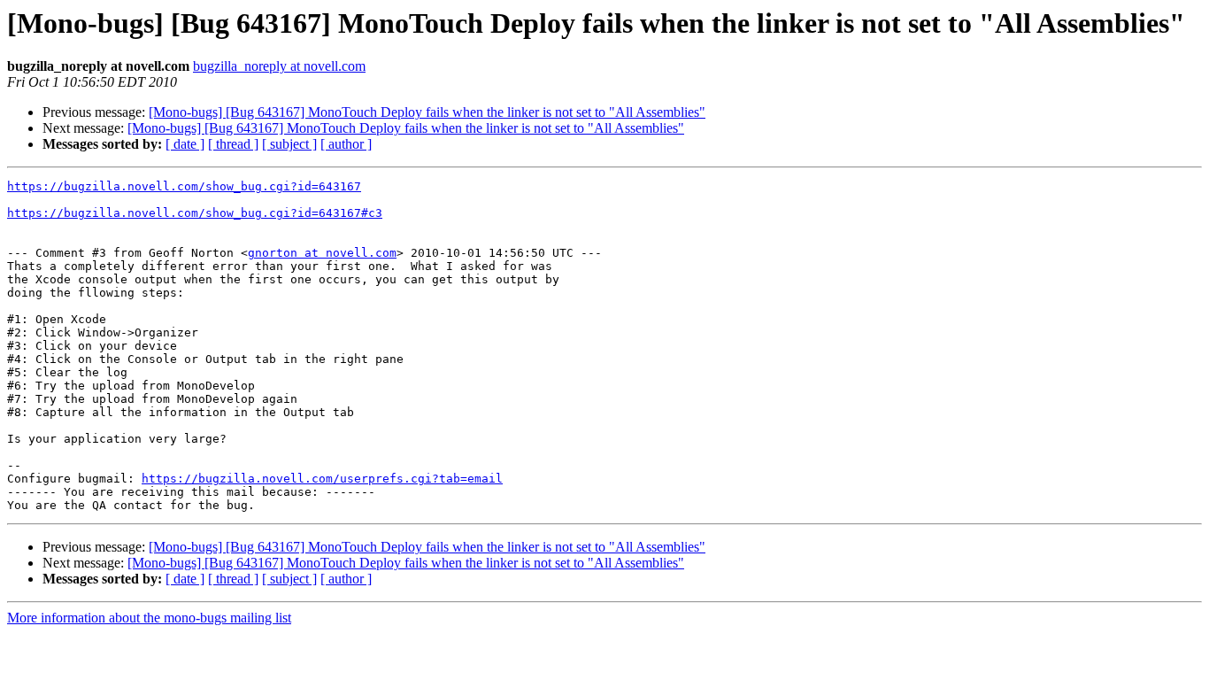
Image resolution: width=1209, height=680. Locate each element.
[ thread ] (233, 143)
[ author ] (346, 143)
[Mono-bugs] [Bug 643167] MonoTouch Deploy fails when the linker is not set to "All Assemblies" (427, 112)
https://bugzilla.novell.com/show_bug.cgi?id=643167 (184, 186)
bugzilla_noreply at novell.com (279, 65)
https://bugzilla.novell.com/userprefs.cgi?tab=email (322, 478)
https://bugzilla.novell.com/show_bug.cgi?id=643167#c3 (194, 213)
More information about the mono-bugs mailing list (149, 617)
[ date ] (185, 143)
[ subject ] (289, 143)
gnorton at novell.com (322, 252)
